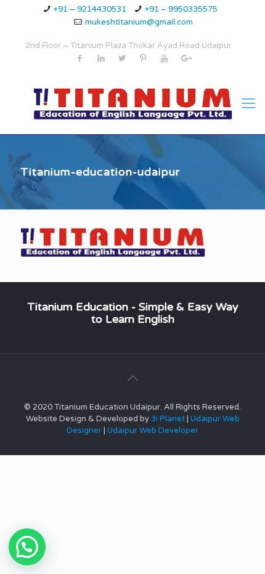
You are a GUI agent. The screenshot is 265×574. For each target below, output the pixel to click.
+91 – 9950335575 (181, 9)
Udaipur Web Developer (152, 430)
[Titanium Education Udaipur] (132, 103)
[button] (27, 546)
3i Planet (169, 419)
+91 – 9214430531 (90, 9)
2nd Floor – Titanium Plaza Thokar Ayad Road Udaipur (128, 46)
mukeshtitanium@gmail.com (139, 22)
